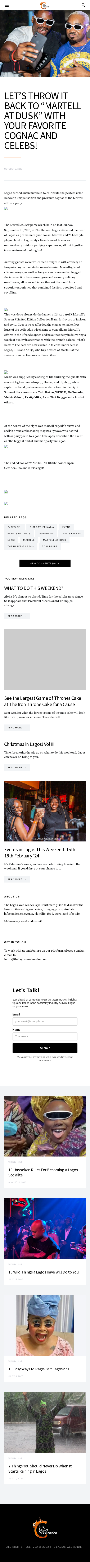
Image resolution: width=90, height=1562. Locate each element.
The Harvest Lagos (21, 546)
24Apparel (14, 527)
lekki (11, 540)
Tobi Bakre (49, 546)
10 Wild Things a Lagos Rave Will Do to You (43, 1272)
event (66, 527)
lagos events (71, 533)
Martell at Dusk (54, 540)
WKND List (15, 1162)
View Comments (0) (43, 563)
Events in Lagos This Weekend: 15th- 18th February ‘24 (40, 852)
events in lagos (19, 533)
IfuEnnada (46, 533)
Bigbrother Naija (42, 527)
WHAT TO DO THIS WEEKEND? (33, 588)
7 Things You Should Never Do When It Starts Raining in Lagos (40, 1468)
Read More (15, 616)
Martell (29, 540)
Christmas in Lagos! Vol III (29, 744)
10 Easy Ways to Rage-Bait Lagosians (38, 1368)
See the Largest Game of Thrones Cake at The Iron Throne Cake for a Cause (42, 701)
